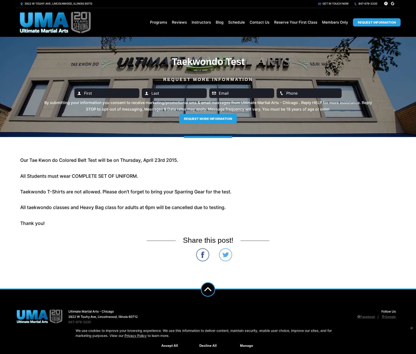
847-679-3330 (367, 3)
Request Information (377, 22)
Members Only (335, 22)
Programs (158, 22)
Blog (219, 22)
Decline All (208, 345)
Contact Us (259, 22)
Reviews (179, 22)
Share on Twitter (226, 255)
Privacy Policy (135, 336)
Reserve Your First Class (295, 22)
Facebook (367, 317)
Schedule (236, 22)
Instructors (201, 22)
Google (390, 317)
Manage (246, 345)
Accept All (169, 345)
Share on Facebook (203, 255)
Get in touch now (335, 3)
